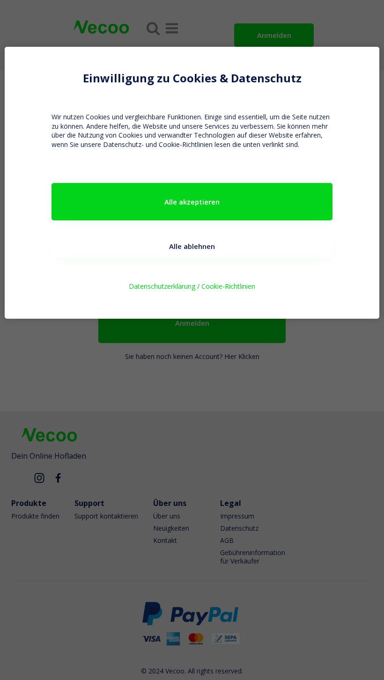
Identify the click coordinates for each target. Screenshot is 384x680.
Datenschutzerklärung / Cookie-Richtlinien (192, 286)
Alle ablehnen (192, 246)
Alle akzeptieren (192, 201)
